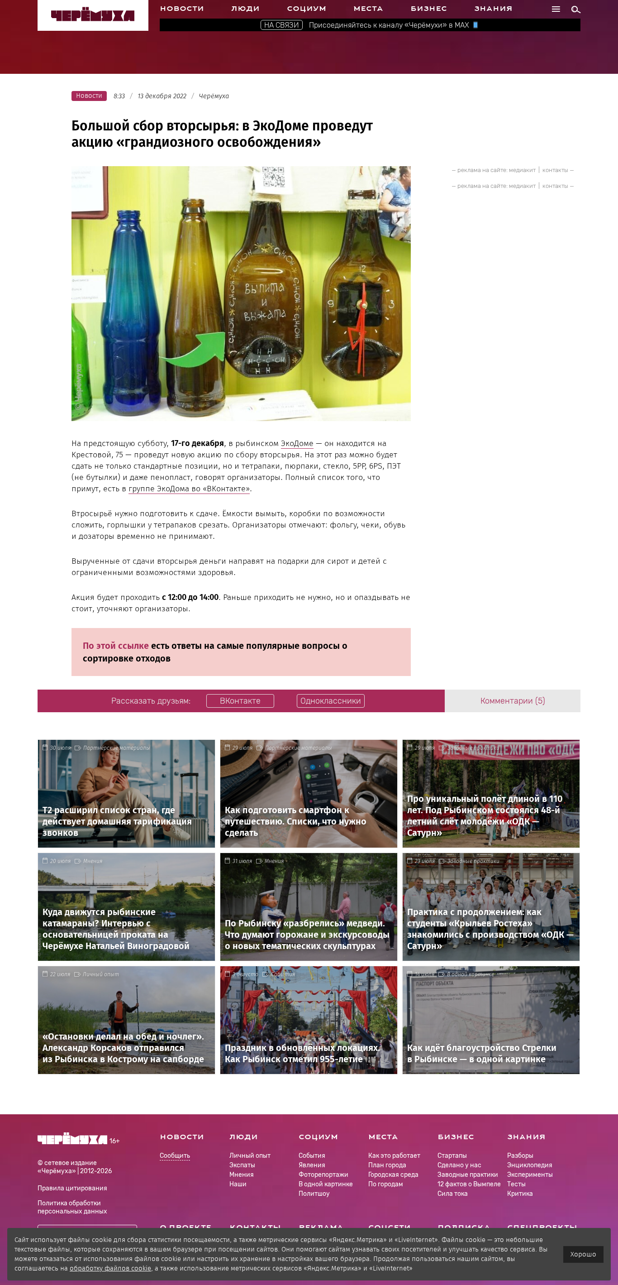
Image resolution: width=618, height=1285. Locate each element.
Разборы (520, 1156)
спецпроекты (542, 1227)
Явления (312, 1165)
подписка (463, 1227)
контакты (555, 170)
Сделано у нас (459, 1165)
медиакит (522, 170)
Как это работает (394, 1156)
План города (387, 1165)
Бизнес (428, 8)
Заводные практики (473, 748)
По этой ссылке (116, 645)
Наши (238, 1184)
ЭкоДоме (297, 443)
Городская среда (393, 1175)
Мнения (92, 861)
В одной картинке (470, 974)
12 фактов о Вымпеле (469, 1184)
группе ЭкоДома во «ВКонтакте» (189, 489)
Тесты (516, 1184)
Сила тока (452, 1194)
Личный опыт (101, 974)
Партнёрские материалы (116, 748)
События (283, 974)
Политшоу (314, 1194)
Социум (306, 8)
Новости (182, 8)
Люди (245, 8)
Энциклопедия (529, 1165)
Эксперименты (530, 1175)
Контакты (255, 1227)
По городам (385, 1184)
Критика (520, 1194)
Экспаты (242, 1165)
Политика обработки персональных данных (72, 1207)
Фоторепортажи (323, 1175)
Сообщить (175, 1156)
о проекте (185, 1227)
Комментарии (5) (512, 701)
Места (368, 8)
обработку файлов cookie (110, 1268)
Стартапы (452, 1156)
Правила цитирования (72, 1188)
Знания (493, 8)
